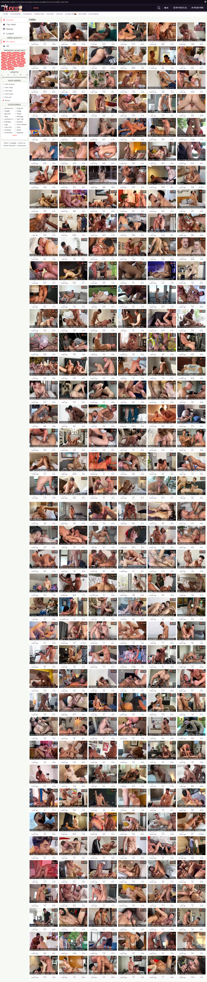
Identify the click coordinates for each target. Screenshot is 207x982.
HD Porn (82, 14)
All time (7, 100)
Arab (23, 53)
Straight (7, 111)
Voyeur (19, 114)
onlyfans (12, 56)
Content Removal (9, 146)
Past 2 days (9, 87)
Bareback (20, 133)
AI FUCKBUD (94, 14)
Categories (15, 14)
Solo (15, 65)
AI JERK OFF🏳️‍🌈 (70, 14)
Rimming (16, 53)
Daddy (19, 111)
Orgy (6, 124)
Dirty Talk (20, 119)
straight (4, 56)
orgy (3, 53)
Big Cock (7, 114)
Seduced (20, 108)
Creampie (7, 130)
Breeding (7, 122)
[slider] (1, 77)
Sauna (4, 59)
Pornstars (39, 14)
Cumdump (21, 62)
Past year (8, 97)
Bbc (18, 59)
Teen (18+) (8, 127)
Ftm (14, 62)
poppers (20, 56)
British (19, 130)
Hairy (9, 62)
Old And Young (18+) (9, 108)
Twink (10, 65)
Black (9, 53)
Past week (8, 91)
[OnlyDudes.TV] (14, 8)
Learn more (64, 2)
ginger (4, 68)
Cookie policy (21, 146)
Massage (12, 59)
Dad (23, 59)
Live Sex (59, 14)
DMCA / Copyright (10, 143)
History (50, 14)
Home (5, 14)
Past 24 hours (10, 84)
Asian (4, 65)
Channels (27, 14)
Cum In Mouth (22, 124)
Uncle (19, 127)
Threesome (8, 133)
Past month (9, 94)
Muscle (11, 68)
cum (3, 62)
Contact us (21, 143)
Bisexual (20, 122)
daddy (21, 65)
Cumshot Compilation (9, 119)
